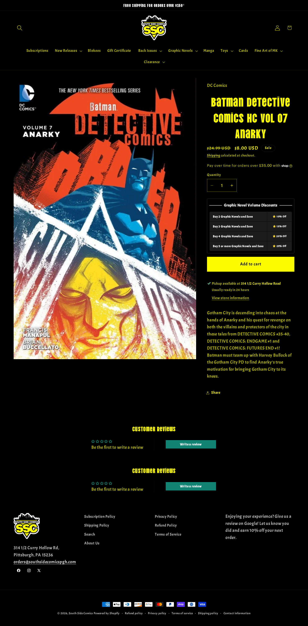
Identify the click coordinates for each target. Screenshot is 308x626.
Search (89, 534)
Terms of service (182, 613)
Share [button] (215, 392)
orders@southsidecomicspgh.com (45, 562)
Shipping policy (208, 613)
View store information (230, 298)
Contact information (237, 613)
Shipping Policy (96, 525)
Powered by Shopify (107, 613)
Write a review (191, 444)
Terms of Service (168, 534)
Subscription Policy (99, 516)
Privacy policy (157, 613)
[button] (20, 28)
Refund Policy (166, 525)
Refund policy (134, 613)
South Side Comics (81, 613)
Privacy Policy (166, 516)
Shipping (213, 156)
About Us (92, 543)
